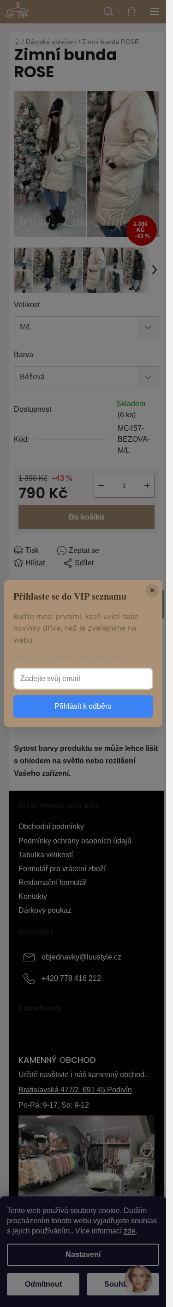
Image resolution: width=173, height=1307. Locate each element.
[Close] (152, 590)
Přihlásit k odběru (83, 706)
